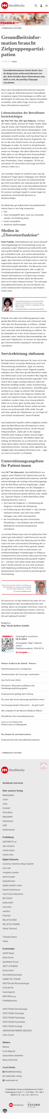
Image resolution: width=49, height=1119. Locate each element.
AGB (5, 825)
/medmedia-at (11, 1080)
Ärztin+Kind (8, 970)
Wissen (14, 61)
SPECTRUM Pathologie (14, 1017)
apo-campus (9, 846)
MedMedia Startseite (13, 783)
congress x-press (11, 872)
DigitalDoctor (9, 881)
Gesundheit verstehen (13, 1055)
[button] (5, 1111)
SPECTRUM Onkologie (13, 1013)
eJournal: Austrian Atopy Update (18, 864)
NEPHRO (9, 996)
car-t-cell (7, 868)
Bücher (6, 1047)
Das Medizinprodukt (12, 975)
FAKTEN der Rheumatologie (16, 983)
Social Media (9, 1067)
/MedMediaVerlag (12, 1071)
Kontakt (6, 808)
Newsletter (8, 816)
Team (5, 799)
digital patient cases (12, 885)
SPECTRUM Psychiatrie (14, 1022)
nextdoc (6, 911)
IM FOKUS (7, 898)
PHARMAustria (10, 1000)
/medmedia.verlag (13, 1076)
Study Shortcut (10, 928)
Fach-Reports (9, 1051)
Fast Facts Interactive (13, 894)
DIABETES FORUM (11, 979)
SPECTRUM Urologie (12, 1026)
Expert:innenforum (11, 889)
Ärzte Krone (8, 957)
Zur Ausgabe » (22, 652)
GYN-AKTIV (8, 987)
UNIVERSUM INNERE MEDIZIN (17, 1030)
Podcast (6, 915)
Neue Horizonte (10, 1060)
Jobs (5, 804)
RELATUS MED (10, 920)
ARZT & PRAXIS (10, 966)
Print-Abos (7, 812)
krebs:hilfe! (8, 902)
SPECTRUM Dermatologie (15, 1009)
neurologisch (9, 992)
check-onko (8, 854)
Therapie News (10, 937)
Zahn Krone (8, 1035)
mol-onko (7, 907)
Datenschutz (9, 829)
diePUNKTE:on (10, 841)
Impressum (8, 821)
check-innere (9, 850)
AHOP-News (8, 953)
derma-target (9, 876)
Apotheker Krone (10, 962)
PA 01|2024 (17, 28)
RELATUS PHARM (11, 924)
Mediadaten (8, 795)
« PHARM (7, 28)
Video (5, 941)
